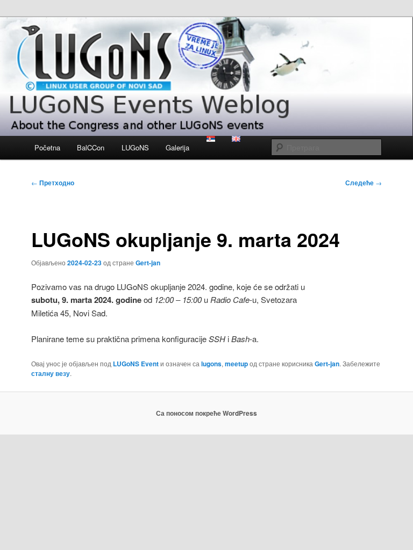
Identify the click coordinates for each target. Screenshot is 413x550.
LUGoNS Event (136, 363)
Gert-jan (148, 262)
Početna (47, 147)
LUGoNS (135, 147)
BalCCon (90, 147)
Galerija (177, 147)
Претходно (52, 182)
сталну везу (50, 373)
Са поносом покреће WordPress (206, 413)
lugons (211, 363)
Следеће (363, 182)
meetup (236, 363)
